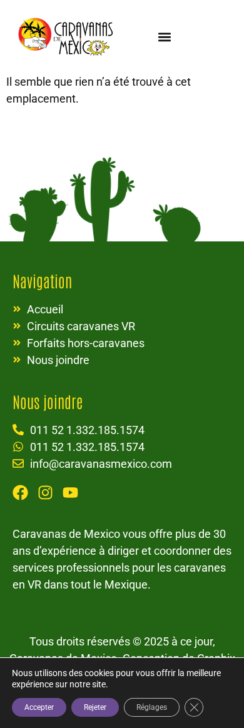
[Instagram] (45, 492)
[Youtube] (70, 492)
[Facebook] (20, 492)
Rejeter (95, 707)
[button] (164, 36)
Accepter (39, 707)
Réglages (151, 707)
